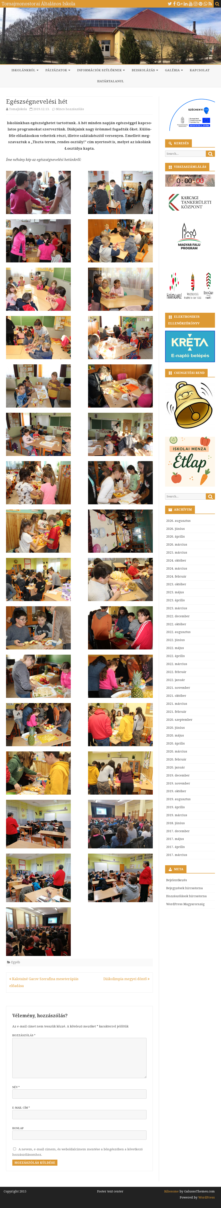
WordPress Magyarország (185, 904)
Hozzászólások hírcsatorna (186, 896)
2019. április (175, 807)
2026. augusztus (178, 520)
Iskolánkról (23, 70)
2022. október (176, 624)
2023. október (176, 584)
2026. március (176, 544)
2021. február (176, 711)
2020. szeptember (179, 719)
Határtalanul (110, 81)
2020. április (175, 743)
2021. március (176, 703)
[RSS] (210, 3)
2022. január (175, 680)
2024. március (176, 568)
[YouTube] (191, 3)
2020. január (175, 767)
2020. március (176, 751)
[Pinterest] (200, 3)
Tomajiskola (18, 109)
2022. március (176, 664)
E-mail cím (21, 1107)
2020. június (175, 727)
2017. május (175, 839)
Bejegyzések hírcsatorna (184, 888)
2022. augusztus (178, 632)
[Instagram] (195, 3)
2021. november (178, 687)
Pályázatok (56, 70)
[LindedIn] (186, 3)
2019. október (176, 791)
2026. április (175, 536)
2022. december (178, 616)
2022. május (175, 648)
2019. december (178, 775)
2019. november (178, 783)
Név (16, 1087)
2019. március (176, 815)
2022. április (175, 656)
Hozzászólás (23, 1035)
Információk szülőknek (99, 70)
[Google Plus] (180, 3)
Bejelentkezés (176, 880)
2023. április (175, 600)
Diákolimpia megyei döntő (125, 979)
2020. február (176, 759)
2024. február (176, 576)
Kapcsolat (200, 70)
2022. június (175, 640)
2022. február (176, 672)
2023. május (175, 592)
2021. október (176, 695)
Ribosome (171, 1191)
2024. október (176, 560)
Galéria (172, 70)
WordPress (206, 1197)
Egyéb (15, 962)
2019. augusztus (178, 799)
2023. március (176, 608)
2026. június (175, 528)
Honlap (18, 1128)
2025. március (176, 552)
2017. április (175, 847)
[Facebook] (174, 3)
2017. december (178, 831)
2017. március (176, 855)
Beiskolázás (143, 70)
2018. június (175, 823)
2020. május (175, 735)
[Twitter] (170, 3)
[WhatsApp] (205, 3)
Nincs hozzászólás (70, 109)
